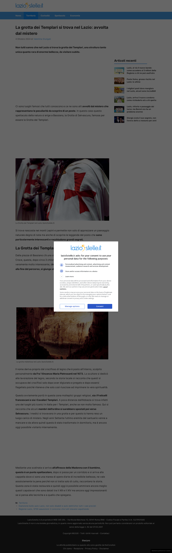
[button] (86, 276)
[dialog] (86, 276)
